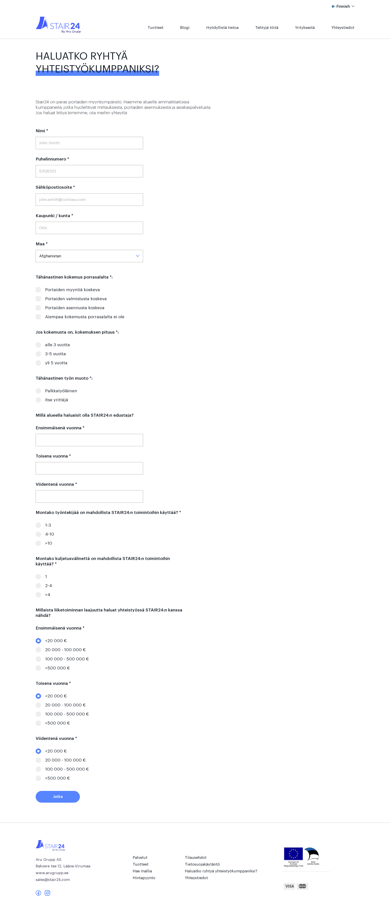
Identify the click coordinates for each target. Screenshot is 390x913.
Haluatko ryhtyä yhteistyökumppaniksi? (221, 871)
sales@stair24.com (53, 880)
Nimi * (42, 131)
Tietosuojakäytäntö (202, 864)
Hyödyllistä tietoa (222, 28)
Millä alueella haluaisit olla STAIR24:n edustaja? (85, 415)
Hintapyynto (144, 878)
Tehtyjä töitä (266, 28)
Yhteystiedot (342, 28)
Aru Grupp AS (48, 860)
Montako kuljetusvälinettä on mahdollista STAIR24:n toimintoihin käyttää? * (103, 561)
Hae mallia (142, 871)
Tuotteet (155, 28)
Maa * (42, 244)
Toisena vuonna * (53, 456)
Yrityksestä (305, 28)
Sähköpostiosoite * (55, 187)
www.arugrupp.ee (52, 873)
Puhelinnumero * (52, 159)
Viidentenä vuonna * (56, 484)
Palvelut (140, 858)
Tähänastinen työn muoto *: (64, 378)
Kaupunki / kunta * (54, 216)
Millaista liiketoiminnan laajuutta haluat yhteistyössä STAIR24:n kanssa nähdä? (109, 613)
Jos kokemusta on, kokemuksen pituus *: (77, 332)
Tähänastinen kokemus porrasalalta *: (74, 277)
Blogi (185, 28)
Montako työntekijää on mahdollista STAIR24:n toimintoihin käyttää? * (108, 512)
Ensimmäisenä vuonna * (60, 428)
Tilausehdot (196, 858)
